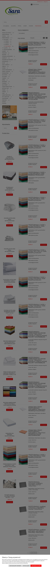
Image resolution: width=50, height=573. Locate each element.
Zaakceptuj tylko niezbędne (15, 565)
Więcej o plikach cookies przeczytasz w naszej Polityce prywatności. (15, 563)
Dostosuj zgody (26, 565)
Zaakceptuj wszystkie (36, 565)
